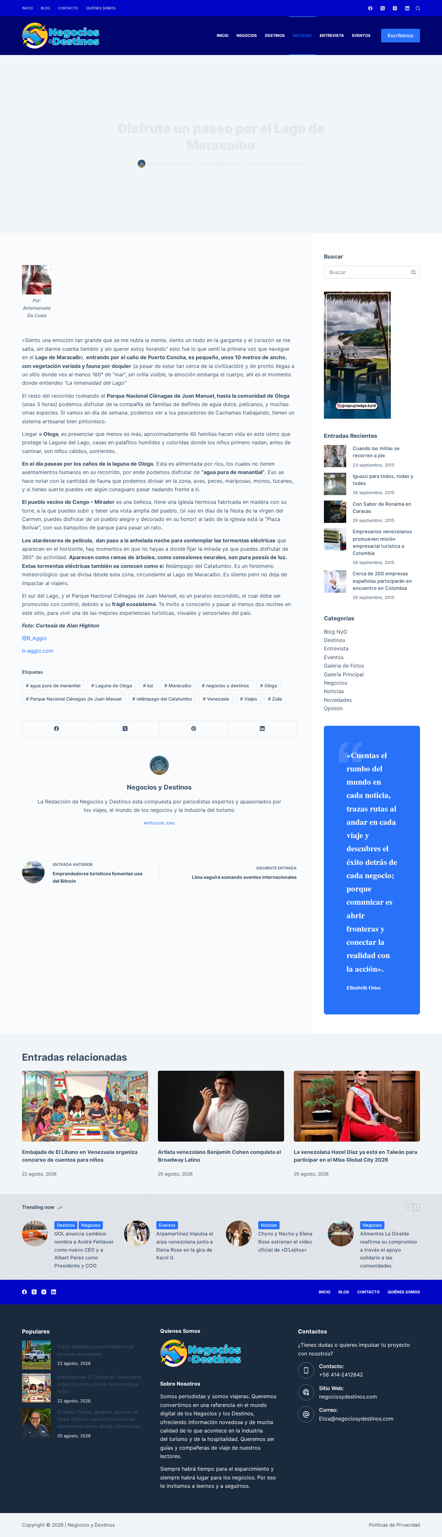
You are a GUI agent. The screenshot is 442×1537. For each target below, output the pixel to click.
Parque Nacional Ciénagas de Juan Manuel (73, 699)
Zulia (275, 699)
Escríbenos (401, 35)
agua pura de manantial (53, 685)
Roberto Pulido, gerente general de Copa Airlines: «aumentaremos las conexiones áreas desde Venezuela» (99, 1419)
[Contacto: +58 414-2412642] (306, 1370)
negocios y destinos (225, 685)
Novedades (338, 700)
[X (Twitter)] (383, 8)
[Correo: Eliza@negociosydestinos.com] (306, 1414)
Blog (45, 8)
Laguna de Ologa (111, 685)
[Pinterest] (194, 729)
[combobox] (366, 272)
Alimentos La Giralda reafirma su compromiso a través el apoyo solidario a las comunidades (388, 1250)
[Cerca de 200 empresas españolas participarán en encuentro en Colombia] (335, 581)
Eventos (361, 35)
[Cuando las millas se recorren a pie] (335, 456)
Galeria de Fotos (344, 665)
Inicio (27, 8)
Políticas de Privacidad (394, 1525)
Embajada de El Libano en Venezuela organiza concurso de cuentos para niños (99, 1384)
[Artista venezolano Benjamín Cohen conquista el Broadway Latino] (221, 1106)
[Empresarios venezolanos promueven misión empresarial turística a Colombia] (335, 539)
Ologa (268, 685)
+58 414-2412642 (341, 1374)
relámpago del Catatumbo (162, 699)
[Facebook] (370, 8)
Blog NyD (335, 631)
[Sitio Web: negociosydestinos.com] (306, 1392)
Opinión (333, 708)
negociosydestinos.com (348, 1396)
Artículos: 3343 (159, 823)
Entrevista (332, 35)
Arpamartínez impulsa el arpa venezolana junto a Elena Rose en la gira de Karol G (184, 1246)
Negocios (247, 35)
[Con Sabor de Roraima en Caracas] (335, 512)
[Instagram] (395, 8)
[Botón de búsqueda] (413, 272)
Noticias (302, 35)
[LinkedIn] (407, 8)
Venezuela (216, 699)
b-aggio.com (37, 650)
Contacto (68, 8)
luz (148, 685)
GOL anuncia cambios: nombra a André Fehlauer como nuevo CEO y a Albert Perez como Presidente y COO (84, 1250)
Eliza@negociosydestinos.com (356, 1418)
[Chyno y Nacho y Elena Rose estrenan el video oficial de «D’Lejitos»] (239, 1233)
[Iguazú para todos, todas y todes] (335, 484)
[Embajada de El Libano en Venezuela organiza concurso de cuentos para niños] (85, 1106)
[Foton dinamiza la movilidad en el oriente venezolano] (36, 1355)
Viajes (248, 699)
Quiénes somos (101, 8)
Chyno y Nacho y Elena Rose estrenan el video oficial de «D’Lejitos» (285, 1242)
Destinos (275, 35)
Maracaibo (177, 685)
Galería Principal (264, 163)
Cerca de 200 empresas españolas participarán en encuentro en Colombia (382, 581)
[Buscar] (418, 8)
